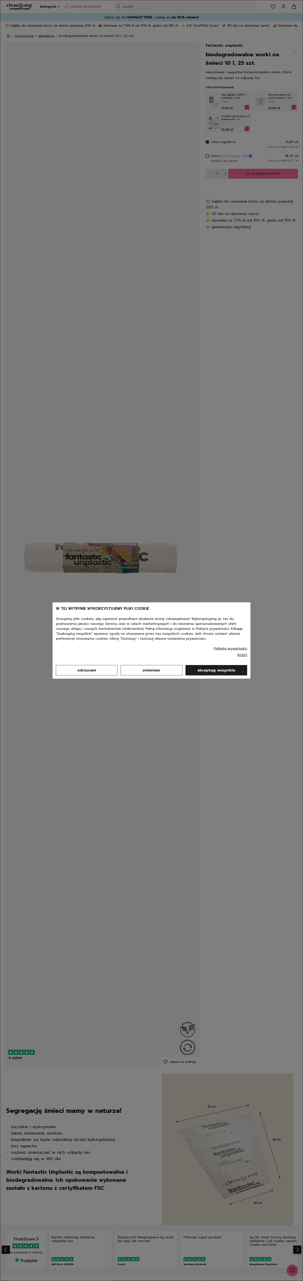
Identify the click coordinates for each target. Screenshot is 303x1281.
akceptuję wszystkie (216, 670)
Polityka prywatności (230, 648)
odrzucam (86, 670)
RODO (242, 655)
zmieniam (151, 670)
